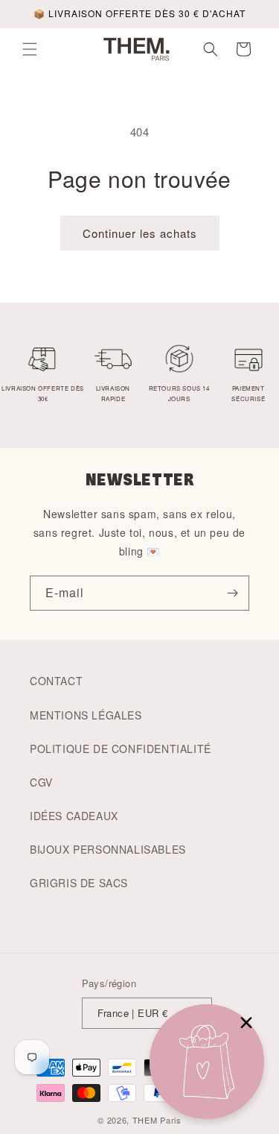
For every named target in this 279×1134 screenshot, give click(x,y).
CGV (41, 782)
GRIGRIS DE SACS (79, 882)
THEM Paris (157, 1120)
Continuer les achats (140, 233)
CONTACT (56, 680)
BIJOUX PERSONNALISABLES (108, 849)
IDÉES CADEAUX (74, 815)
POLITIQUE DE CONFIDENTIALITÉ (120, 748)
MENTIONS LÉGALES (86, 715)
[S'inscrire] (232, 593)
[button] (29, 49)
